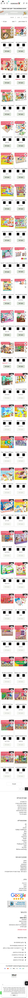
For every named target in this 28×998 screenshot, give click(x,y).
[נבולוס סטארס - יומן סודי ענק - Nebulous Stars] (21, 449)
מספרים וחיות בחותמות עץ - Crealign (7, 43)
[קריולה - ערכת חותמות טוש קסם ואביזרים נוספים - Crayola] (21, 136)
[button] (21, 51)
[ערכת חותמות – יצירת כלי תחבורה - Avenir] (7, 480)
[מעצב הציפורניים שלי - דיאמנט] (21, 544)
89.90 (21, 741)
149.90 (18, 79)
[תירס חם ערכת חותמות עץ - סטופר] (7, 291)
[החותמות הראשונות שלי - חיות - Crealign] (21, 36)
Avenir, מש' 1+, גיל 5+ (5, 469)
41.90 (9, 300)
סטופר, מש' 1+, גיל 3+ (5, 280)
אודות (25, 885)
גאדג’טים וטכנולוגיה (21, 810)
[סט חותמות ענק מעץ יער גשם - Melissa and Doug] (21, 763)
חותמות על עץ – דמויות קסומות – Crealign (7, 74)
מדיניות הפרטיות (14, 993)
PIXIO (25, 862)
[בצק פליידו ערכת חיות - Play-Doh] (21, 228)
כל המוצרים (23, 801)
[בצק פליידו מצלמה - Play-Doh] (7, 447)
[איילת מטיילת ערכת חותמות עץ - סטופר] (21, 575)
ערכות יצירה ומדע (22, 805)
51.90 (7, 331)
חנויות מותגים (23, 812)
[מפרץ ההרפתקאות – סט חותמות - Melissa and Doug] (21, 605)
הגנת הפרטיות (23, 888)
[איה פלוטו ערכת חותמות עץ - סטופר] (21, 323)
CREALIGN (24, 868)
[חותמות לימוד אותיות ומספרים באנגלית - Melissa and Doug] (7, 543)
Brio (25, 831)
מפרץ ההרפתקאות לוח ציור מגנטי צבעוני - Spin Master (7, 516)
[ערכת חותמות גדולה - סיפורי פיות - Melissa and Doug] (7, 762)
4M (26, 824)
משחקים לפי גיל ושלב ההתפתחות (18, 925)
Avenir (25, 828)
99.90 (7, 142)
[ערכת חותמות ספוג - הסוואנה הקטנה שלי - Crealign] (21, 418)
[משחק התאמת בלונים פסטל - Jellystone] (21, 165)
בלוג (25, 916)
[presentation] (2, 8)
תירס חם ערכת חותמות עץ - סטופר (7, 295)
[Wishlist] (7, 3)
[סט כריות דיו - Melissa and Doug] (21, 666)
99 (21, 237)
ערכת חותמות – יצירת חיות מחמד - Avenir (21, 516)
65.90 (21, 268)
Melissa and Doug (21, 849)
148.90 (21, 457)
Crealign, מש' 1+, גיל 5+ (20, 59)
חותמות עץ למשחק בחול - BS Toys (21, 295)
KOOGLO (24, 864)
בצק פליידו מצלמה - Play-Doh (7, 453)
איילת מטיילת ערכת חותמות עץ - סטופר (20, 579)
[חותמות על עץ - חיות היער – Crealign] (21, 71)
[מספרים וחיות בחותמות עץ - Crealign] (7, 39)
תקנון (25, 886)
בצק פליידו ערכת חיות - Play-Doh (20, 232)
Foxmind (24, 837)
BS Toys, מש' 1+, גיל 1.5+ (20, 280)
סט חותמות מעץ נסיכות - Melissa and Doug (21, 705)
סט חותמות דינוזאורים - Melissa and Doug (7, 705)
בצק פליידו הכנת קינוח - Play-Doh (20, 484)
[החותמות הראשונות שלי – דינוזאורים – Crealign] (21, 102)
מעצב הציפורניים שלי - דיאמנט (21, 547)
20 (5, 300)
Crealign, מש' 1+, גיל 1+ (20, 374)
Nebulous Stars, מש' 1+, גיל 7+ (21, 438)
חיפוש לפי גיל (23, 814)
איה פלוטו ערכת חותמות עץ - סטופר (20, 327)
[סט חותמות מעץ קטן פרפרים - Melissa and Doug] (21, 640)
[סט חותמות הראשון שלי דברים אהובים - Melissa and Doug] (7, 666)
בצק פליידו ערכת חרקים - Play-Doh (7, 200)
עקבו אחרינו (23, 926)
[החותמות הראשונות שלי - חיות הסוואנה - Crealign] (21, 384)
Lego (25, 846)
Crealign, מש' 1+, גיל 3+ (6, 28)
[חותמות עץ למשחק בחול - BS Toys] (21, 285)
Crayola (24, 840)
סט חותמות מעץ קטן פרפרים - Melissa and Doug (20, 642)
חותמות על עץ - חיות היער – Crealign (20, 74)
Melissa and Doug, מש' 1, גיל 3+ (21, 722)
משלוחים (24, 919)
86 (7, 710)
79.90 (21, 710)
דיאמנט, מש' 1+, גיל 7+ (19, 532)
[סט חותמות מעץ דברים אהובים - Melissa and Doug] (7, 603)
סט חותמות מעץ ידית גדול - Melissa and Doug (7, 642)
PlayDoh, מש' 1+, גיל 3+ (6, 154)
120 (8, 615)
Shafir (25, 838)
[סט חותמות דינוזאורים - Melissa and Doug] (7, 700)
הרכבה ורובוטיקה (22, 807)
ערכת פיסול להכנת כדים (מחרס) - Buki (7, 358)
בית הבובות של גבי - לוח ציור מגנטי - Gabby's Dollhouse (7, 264)
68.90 (7, 457)
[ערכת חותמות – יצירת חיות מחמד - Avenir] (21, 512)
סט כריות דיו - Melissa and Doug (21, 673)
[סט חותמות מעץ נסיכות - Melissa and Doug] (21, 700)
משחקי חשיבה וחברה (21, 803)
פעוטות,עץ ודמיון (22, 809)
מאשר (14, 995)
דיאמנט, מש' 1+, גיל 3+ (5, 563)
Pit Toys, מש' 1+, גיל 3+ (19, 248)
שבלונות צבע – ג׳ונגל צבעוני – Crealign (7, 106)
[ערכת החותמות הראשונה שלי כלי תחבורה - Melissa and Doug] (21, 729)
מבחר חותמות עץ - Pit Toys (20, 263)
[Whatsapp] (1, 993)
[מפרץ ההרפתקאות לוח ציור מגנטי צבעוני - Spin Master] (7, 512)
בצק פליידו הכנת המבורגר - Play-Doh (7, 169)
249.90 (6, 363)
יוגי (26, 826)
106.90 (7, 583)
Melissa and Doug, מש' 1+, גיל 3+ (7, 659)
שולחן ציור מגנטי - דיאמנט (7, 578)
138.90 (21, 205)
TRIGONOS (23, 866)
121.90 (7, 678)
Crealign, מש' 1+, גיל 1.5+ (20, 28)
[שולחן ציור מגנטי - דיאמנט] (7, 575)
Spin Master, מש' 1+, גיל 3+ (7, 248)
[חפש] (24, 3)
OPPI (25, 861)
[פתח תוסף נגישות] (26, 983)
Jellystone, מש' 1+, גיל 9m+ (7, 123)
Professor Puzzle (22, 844)
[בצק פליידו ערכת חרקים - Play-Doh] (7, 197)
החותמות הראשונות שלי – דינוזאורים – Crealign (21, 106)
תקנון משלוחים (4, 8)
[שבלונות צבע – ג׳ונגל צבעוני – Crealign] (7, 102)
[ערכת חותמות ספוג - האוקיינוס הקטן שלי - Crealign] (7, 417)
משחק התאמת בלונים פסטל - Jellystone (20, 169)
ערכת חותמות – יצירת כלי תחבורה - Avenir (7, 484)
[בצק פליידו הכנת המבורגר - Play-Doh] (7, 165)
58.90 (21, 584)
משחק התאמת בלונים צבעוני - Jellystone (7, 137)
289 (10, 363)
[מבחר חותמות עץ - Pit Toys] (21, 260)
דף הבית (24, 883)
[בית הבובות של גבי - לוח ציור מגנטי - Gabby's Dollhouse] (7, 260)
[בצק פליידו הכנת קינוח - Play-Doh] (21, 480)
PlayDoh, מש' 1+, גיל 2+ (6, 437)
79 (7, 174)
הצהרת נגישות (23, 921)
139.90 (7, 111)
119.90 (7, 237)
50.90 (21, 647)
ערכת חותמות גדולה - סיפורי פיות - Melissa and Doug (7, 768)
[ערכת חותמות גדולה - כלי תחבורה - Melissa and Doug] (21, 354)
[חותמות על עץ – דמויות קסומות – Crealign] (7, 71)
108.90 (21, 300)
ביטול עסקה (23, 917)
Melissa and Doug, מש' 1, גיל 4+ (21, 627)
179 (21, 552)
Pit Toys (24, 847)
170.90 (7, 741)
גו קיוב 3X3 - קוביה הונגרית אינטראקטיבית (16, 871)
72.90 (7, 520)
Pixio (25, 842)
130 (21, 773)
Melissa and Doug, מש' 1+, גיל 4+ (20, 343)
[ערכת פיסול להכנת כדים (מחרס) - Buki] (7, 353)
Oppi (25, 833)
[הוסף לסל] (25, 35)
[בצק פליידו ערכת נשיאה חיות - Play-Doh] (21, 197)
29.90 (7, 268)
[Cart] (1, 3)
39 (7, 205)
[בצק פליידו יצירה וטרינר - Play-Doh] (7, 228)
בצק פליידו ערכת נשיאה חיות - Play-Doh (20, 200)
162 (21, 363)
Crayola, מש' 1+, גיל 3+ (19, 122)
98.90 (21, 174)
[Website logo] (15, 3)
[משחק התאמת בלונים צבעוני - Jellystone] (7, 134)
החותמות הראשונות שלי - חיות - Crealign (21, 43)
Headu (25, 835)
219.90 (21, 48)
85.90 (7, 647)
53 (21, 678)
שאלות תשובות (23, 890)
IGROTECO (23, 870)
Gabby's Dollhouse (21, 829)
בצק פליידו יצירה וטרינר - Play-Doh (7, 232)
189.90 (21, 142)
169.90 (7, 48)
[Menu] (27, 3)
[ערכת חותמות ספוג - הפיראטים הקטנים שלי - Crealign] (7, 386)
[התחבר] (4, 3)
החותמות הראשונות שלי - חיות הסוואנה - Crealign (21, 390)
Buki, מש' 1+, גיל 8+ (5, 343)
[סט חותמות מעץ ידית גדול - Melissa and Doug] (7, 638)
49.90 (21, 331)
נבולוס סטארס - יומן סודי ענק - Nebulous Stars (21, 453)
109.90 (7, 394)
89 (21, 615)
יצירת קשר (24, 923)
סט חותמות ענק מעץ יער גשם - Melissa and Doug (21, 768)
